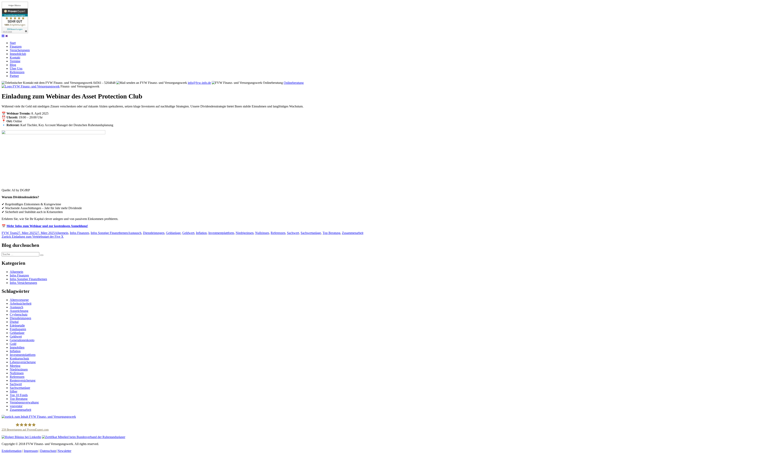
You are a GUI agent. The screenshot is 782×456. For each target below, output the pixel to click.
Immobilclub (18, 54)
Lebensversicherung (23, 362)
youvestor (16, 406)
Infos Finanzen (79, 233)
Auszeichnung (19, 311)
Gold (13, 344)
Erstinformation (12, 451)
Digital (14, 322)
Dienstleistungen (153, 233)
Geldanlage (173, 233)
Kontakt (15, 57)
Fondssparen (18, 329)
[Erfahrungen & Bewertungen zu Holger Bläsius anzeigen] (15, 32)
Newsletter (64, 451)
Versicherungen (20, 50)
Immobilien (17, 347)
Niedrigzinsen (245, 233)
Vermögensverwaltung (24, 402)
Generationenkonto (22, 340)
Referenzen (17, 72)
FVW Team (9, 233)
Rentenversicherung (22, 380)
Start (13, 43)
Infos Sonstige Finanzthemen (109, 233)
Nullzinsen (262, 233)
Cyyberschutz (18, 314)
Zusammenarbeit (352, 233)
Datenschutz (48, 451)
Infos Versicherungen (23, 282)
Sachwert (293, 233)
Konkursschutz (19, 358)
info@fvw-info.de (199, 82)
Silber (13, 391)
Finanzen (16, 46)
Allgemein (61, 233)
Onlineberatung (294, 82)
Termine (15, 61)
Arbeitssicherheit (20, 303)
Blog (13, 65)
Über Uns (16, 68)
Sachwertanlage (311, 233)
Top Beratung (331, 233)
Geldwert (188, 233)
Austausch (134, 233)
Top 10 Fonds (19, 395)
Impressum (31, 451)
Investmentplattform (221, 233)
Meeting (15, 365)
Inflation (201, 233)
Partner (14, 76)
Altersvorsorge (19, 300)
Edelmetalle (17, 325)
